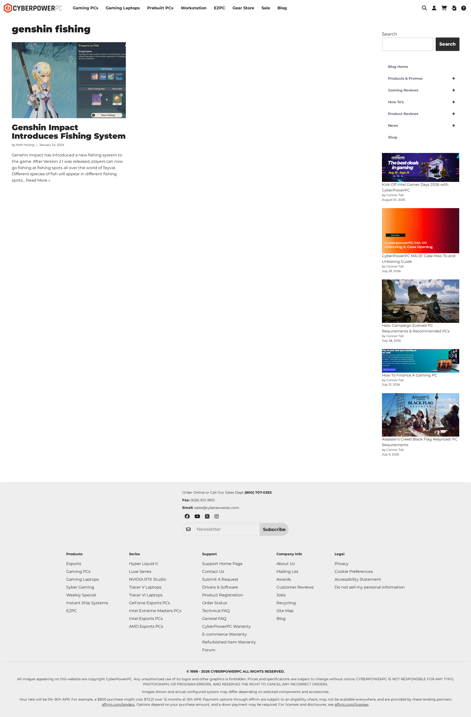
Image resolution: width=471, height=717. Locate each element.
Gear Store (243, 8)
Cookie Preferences (354, 571)
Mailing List (287, 571)
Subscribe (274, 529)
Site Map (285, 610)
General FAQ (214, 618)
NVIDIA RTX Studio (147, 579)
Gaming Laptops (123, 8)
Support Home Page (222, 563)
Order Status (214, 603)
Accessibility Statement (358, 579)
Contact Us (213, 571)
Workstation (194, 8)
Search (389, 34)
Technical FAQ (216, 610)
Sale (266, 8)
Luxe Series (140, 571)
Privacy (342, 563)
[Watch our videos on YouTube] (197, 517)
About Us (285, 563)
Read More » (38, 180)
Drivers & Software (220, 587)
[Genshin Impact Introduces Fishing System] (69, 80)
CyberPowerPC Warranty (226, 626)
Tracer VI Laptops (146, 595)
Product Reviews (421, 114)
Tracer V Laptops (145, 587)
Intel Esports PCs (146, 618)
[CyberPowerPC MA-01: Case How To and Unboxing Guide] (420, 230)
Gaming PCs (85, 8)
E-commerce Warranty (224, 634)
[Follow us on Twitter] (207, 517)
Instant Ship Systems (87, 603)
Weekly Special (81, 595)
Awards (283, 579)
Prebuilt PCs (160, 8)
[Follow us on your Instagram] (216, 517)
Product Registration (222, 595)
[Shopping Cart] (444, 8)
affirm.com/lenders (118, 704)
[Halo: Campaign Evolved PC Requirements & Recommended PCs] (420, 301)
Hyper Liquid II (143, 563)
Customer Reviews (295, 587)
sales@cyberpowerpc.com (216, 507)
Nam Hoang (25, 145)
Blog (282, 8)
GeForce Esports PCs (149, 603)
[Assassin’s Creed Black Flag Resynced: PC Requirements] (420, 415)
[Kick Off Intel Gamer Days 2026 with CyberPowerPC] (420, 167)
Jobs (281, 595)
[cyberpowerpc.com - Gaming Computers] (33, 8)
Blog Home (398, 66)
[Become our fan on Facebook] (187, 517)
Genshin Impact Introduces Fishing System (69, 132)
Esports (73, 563)
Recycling (286, 603)
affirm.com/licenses (351, 704)
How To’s (421, 102)
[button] (424, 8)
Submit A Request (220, 579)
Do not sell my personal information (370, 587)
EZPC (219, 8)
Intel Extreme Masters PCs (155, 610)
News (421, 125)
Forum (208, 650)
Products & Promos (421, 78)
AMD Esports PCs (146, 626)
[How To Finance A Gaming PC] (420, 361)
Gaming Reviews (421, 90)
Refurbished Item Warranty (229, 642)
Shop (392, 137)
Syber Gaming (80, 587)
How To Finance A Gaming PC (409, 375)
